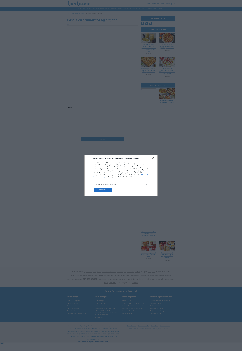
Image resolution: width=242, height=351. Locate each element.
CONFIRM (102, 190)
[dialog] (121, 175)
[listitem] (121, 184)
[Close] (154, 158)
